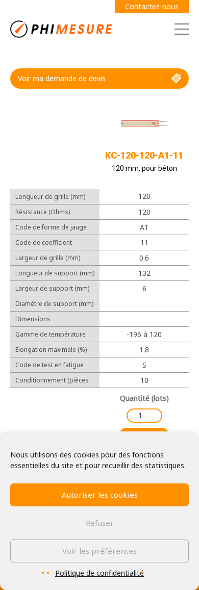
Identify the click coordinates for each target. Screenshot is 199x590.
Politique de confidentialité (99, 573)
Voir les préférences (99, 551)
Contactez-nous (152, 6)
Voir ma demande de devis (62, 78)
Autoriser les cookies (100, 495)
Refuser (100, 523)
